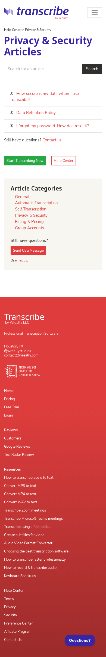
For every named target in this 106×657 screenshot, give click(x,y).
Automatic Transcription (36, 203)
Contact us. (52, 140)
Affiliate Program (17, 631)
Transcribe (24, 316)
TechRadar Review (19, 454)
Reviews (11, 430)
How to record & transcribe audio (30, 567)
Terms (9, 598)
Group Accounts (29, 228)
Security (10, 615)
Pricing (9, 399)
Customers (12, 438)
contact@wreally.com (21, 355)
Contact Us (12, 639)
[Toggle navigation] (94, 12)
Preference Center (18, 623)
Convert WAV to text (20, 502)
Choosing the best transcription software (36, 551)
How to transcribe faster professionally (35, 559)
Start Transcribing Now (25, 160)
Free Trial (11, 407)
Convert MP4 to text (20, 494)
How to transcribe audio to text (29, 477)
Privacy (10, 607)
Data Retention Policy (35, 112)
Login (8, 415)
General (22, 197)
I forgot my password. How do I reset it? (52, 126)
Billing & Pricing (29, 221)
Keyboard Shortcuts (20, 575)
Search (92, 69)
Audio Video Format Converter (28, 543)
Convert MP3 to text (20, 485)
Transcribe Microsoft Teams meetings (33, 518)
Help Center (12, 30)
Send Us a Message (28, 250)
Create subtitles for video (24, 535)
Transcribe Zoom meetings (25, 510)
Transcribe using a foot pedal (27, 526)
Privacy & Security (38, 30)
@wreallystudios (17, 351)
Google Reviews (17, 446)
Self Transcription (30, 209)
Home (9, 390)
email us (21, 260)
